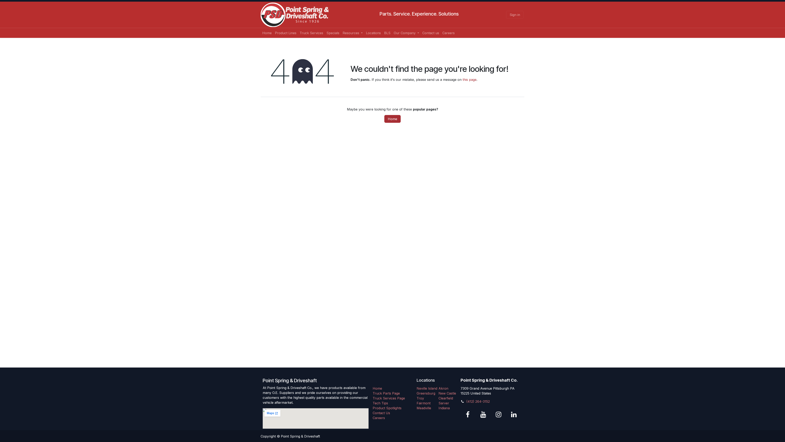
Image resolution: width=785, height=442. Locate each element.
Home (392, 119)
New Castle (447, 393)
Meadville (424, 408)
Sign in (515, 15)
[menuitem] (267, 33)
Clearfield (445, 398)
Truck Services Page (389, 398)
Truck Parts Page (386, 393)
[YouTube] (483, 414)
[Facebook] (467, 414)
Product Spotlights (387, 408)
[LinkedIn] (513, 414)
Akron (443, 388)
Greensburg (426, 393)
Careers (379, 418)
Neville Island (427, 388)
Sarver (443, 403)
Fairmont (424, 403)
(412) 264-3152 (478, 401)
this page (470, 80)
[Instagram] (498, 414)
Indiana (444, 408)
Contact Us (381, 413)
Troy (420, 398)
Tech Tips (380, 403)
